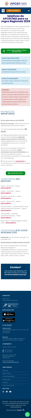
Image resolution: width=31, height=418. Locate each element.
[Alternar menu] (29, 11)
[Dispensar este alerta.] (29, 68)
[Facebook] (7, 392)
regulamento (19, 161)
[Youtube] (10, 392)
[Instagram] (3, 392)
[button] (3, 10)
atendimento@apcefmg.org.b (10, 362)
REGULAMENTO (6, 188)
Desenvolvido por (14, 410)
